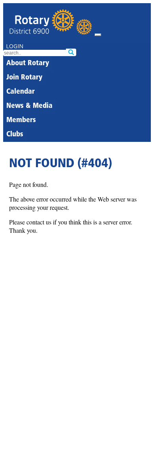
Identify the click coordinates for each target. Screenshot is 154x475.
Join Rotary (24, 77)
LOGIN (14, 46)
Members (21, 120)
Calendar (20, 92)
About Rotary (27, 63)
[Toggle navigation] (98, 35)
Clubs (14, 134)
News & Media (29, 106)
